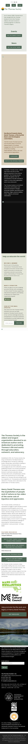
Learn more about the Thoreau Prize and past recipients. (14, 546)
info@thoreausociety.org (9, 681)
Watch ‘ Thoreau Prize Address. (14, 540)
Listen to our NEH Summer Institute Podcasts (14, 559)
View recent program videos (12, 554)
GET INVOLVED (14, 614)
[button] (26, 9)
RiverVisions (17, 741)
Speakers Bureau (17, 567)
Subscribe (19, 323)
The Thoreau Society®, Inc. (16, 735)
